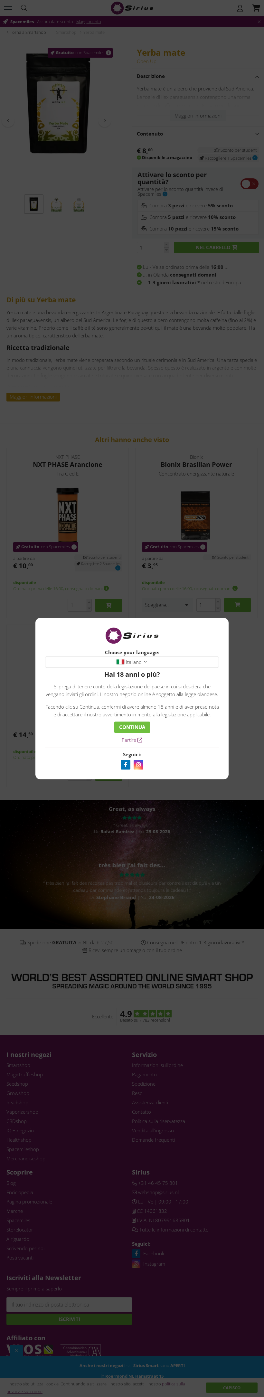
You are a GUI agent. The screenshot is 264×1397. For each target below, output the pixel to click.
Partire (129, 740)
